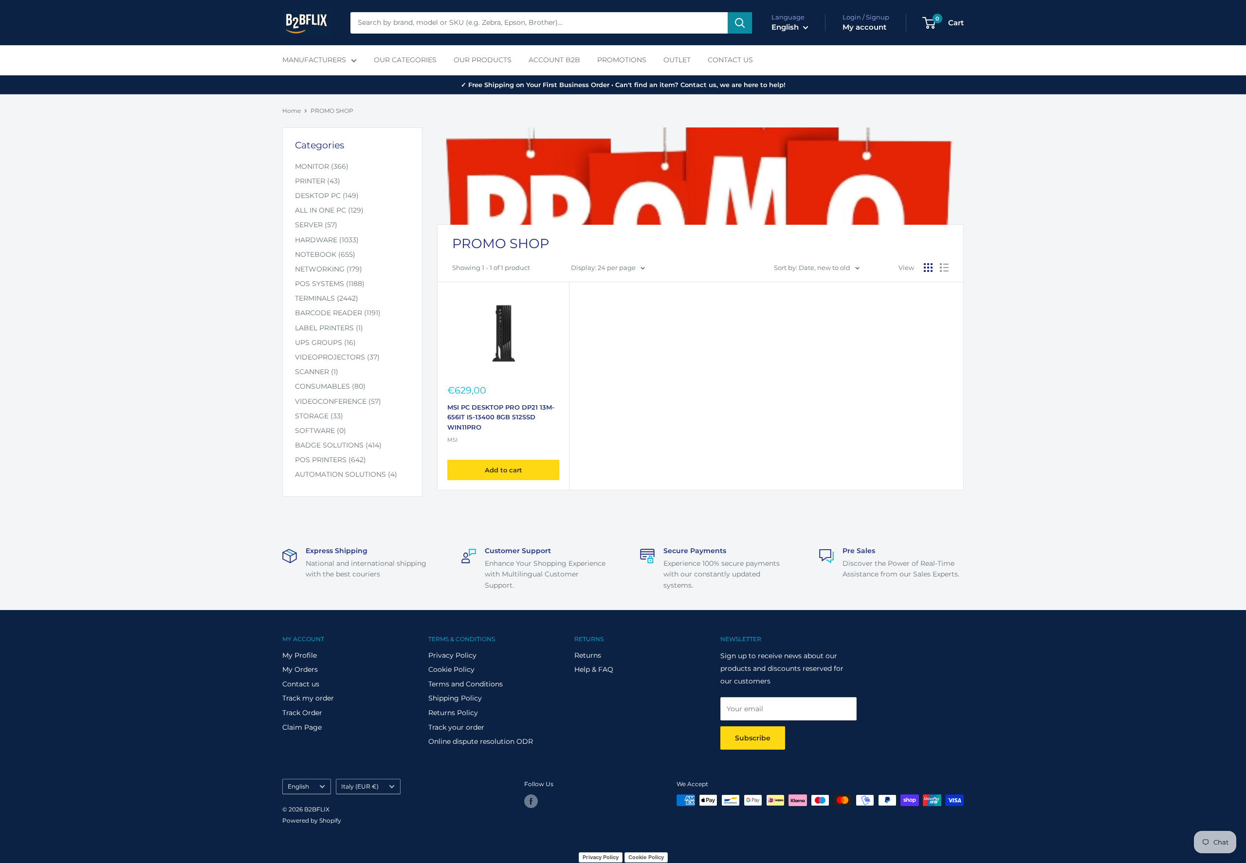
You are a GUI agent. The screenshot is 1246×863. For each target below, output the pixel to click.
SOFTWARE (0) (320, 430)
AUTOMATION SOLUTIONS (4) (346, 474)
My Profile (299, 655)
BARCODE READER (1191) (338, 312)
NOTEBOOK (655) (325, 254)
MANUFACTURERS (314, 59)
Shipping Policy (455, 698)
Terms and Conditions (465, 684)
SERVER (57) (316, 224)
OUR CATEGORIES (405, 59)
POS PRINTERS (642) (330, 459)
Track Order (302, 712)
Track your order (456, 727)
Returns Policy (453, 712)
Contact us (300, 684)
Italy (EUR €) (360, 786)
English (298, 786)
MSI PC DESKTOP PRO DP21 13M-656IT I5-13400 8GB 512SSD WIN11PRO (500, 417)
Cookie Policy (451, 669)
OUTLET (677, 59)
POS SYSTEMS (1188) (330, 283)
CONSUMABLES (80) (330, 386)
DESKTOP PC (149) (327, 195)
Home (291, 110)
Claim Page (302, 727)
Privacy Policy (452, 655)
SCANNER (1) (316, 371)
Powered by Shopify (311, 820)
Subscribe (752, 738)
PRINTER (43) (317, 181)
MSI (452, 439)
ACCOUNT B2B (554, 59)
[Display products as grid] (928, 267)
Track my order (308, 698)
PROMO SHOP (332, 110)
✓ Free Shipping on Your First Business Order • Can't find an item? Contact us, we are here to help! (623, 85)
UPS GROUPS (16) (325, 342)
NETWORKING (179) (328, 269)
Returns (587, 655)
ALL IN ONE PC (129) (329, 210)
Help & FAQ (593, 669)
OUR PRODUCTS (483, 59)
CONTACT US (730, 59)
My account (864, 27)
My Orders (300, 669)
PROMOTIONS (621, 59)
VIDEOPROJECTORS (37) (337, 357)
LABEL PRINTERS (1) (329, 328)
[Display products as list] (944, 267)
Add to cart (503, 470)
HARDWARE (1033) (327, 239)
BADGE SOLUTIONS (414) (338, 445)
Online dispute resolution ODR (480, 741)
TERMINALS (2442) (326, 298)
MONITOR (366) (321, 166)
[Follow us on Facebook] (531, 801)
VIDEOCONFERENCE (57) (338, 401)
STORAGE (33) (319, 416)
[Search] (740, 23)
